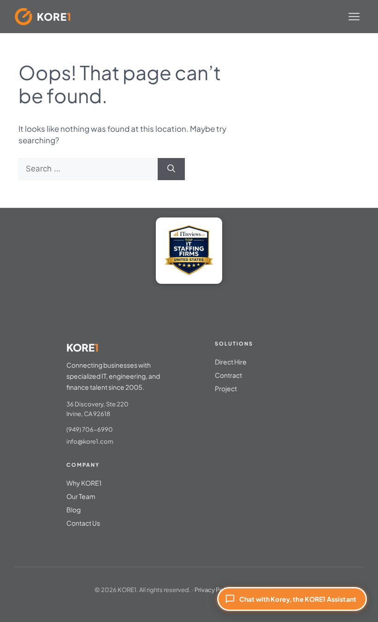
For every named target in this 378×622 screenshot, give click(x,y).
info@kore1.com (89, 441)
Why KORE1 (83, 483)
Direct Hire (231, 362)
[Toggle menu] (354, 16)
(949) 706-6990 (89, 429)
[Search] (171, 169)
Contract (228, 375)
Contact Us (83, 523)
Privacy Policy (214, 589)
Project (226, 388)
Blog (73, 509)
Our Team (80, 496)
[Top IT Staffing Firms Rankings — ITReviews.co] (189, 250)
